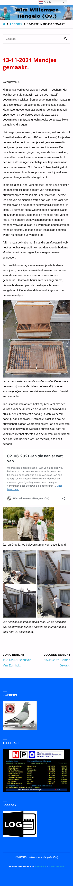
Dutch (47, 2)
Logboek (16, 24)
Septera (40, 866)
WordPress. (57, 866)
